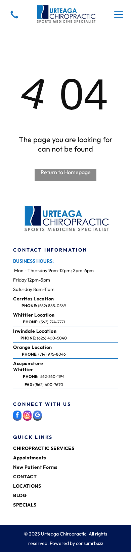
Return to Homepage (66, 172)
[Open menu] (118, 14)
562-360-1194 (52, 376)
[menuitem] (35, 299)
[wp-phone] (14, 18)
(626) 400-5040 (52, 337)
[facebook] (17, 416)
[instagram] (27, 416)
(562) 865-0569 (52, 305)
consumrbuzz (89, 543)
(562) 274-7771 (52, 321)
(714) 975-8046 (52, 354)
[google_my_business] (37, 416)
